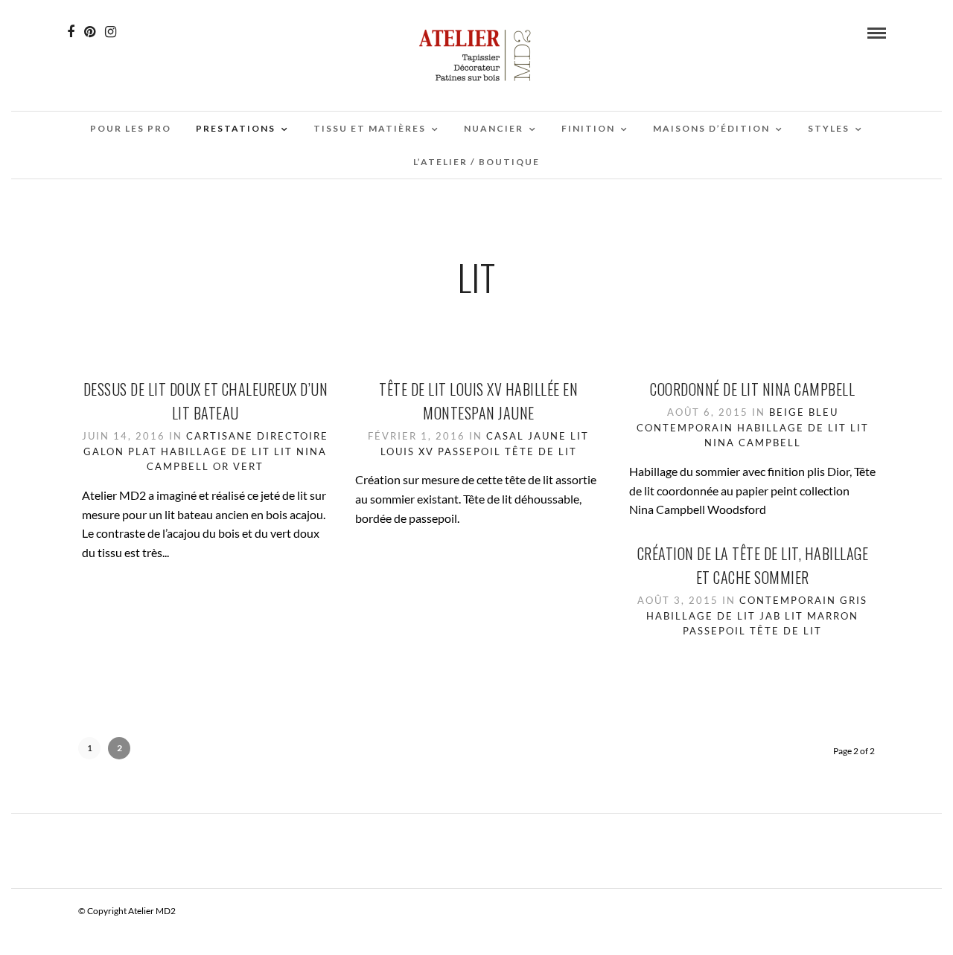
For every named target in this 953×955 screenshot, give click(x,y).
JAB (770, 616)
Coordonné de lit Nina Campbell (752, 389)
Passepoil (469, 451)
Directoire (292, 436)
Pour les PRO (130, 128)
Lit (283, 451)
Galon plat (120, 451)
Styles (829, 128)
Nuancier (493, 128)
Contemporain (685, 428)
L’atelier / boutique (476, 161)
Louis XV (407, 451)
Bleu (823, 412)
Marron (832, 616)
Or (221, 466)
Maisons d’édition (711, 128)
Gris (853, 600)
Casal (505, 436)
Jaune (547, 436)
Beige (787, 412)
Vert (248, 466)
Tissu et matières (369, 128)
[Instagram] (110, 32)
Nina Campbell (752, 442)
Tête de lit (541, 451)
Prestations (235, 128)
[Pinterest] (89, 32)
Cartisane (219, 436)
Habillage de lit (215, 451)
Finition (588, 128)
